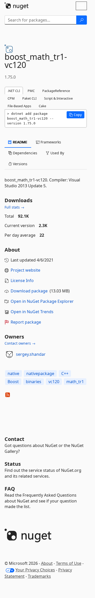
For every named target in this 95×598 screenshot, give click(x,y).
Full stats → (14, 207)
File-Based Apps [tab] (19, 106)
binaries (33, 381)
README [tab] (19, 142)
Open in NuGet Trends (32, 311)
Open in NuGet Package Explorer (42, 301)
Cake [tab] (42, 106)
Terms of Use (68, 563)
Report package (26, 322)
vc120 (53, 381)
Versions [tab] (19, 163)
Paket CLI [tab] (29, 98)
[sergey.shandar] (9, 354)
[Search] (81, 20)
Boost (13, 381)
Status (13, 463)
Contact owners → (20, 343)
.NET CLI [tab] (14, 90)
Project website (25, 270)
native (13, 373)
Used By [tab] (56, 153)
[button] (75, 114)
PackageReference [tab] (56, 90)
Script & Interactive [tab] (58, 98)
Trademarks (39, 576)
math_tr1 (75, 381)
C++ (64, 373)
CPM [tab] (11, 98)
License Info (22, 280)
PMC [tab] (31, 90)
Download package (29, 291)
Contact (14, 439)
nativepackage (40, 373)
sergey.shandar (31, 354)
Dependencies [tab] (24, 153)
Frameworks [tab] (50, 142)
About (47, 563)
